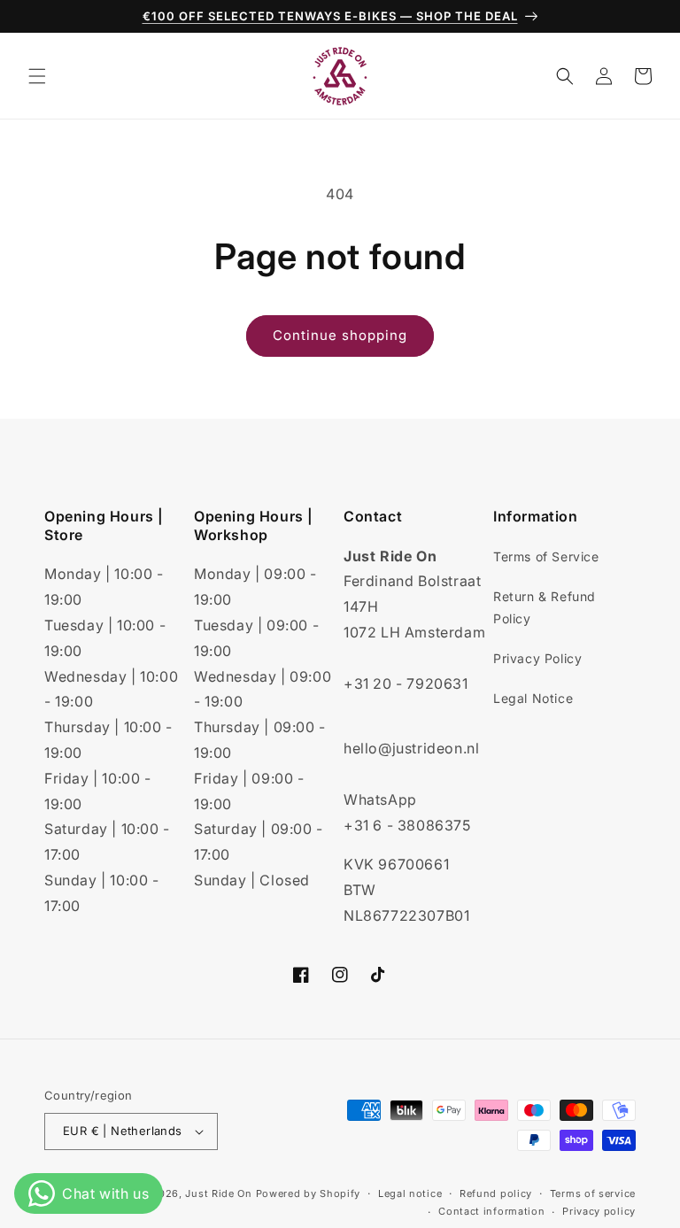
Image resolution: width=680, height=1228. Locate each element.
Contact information (491, 1211)
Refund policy (496, 1193)
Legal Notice (533, 698)
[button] (37, 76)
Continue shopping (340, 335)
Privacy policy (599, 1211)
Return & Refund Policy (544, 607)
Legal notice (410, 1193)
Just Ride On (218, 1193)
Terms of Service (546, 556)
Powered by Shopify (308, 1193)
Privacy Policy (537, 658)
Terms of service (593, 1193)
